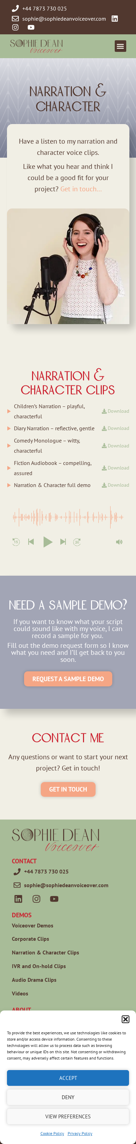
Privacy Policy (80, 1133)
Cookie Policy (52, 1133)
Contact (24, 861)
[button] (125, 1019)
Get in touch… (81, 188)
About (21, 1010)
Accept (68, 1078)
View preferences (68, 1116)
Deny (68, 1097)
